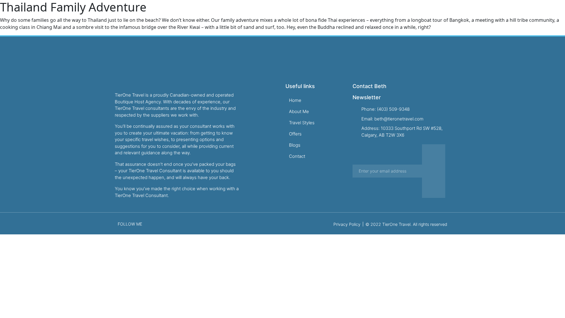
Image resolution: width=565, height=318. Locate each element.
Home (292, 16)
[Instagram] (483, 16)
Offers (382, 16)
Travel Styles (352, 16)
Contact (427, 16)
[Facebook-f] (473, 16)
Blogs (404, 16)
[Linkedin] (492, 16)
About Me (318, 16)
